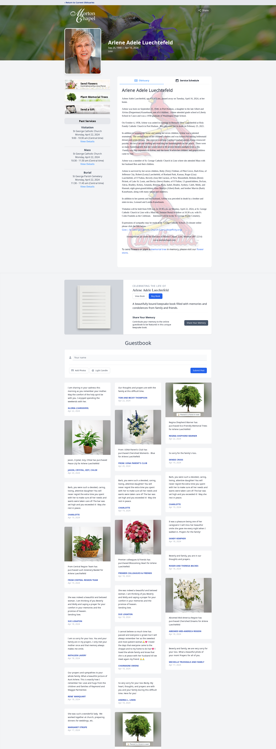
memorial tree (158, 249)
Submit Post (198, 370)
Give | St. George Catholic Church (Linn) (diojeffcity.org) (152, 229)
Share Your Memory (196, 322)
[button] (87, 437)
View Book (140, 296)
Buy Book (155, 296)
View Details (87, 141)
